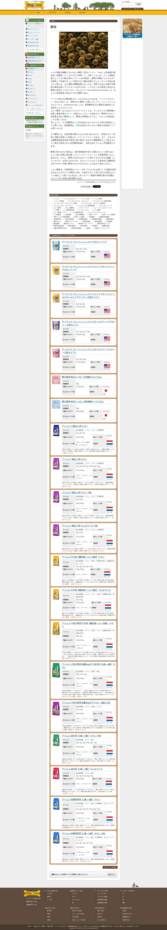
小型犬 (30, 75)
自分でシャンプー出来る (79, 920)
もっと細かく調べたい (34, 49)
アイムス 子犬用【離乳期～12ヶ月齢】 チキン (83, 557)
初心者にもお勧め (77, 910)
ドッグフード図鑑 (34, 12)
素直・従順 (100, 910)
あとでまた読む (86, 186)
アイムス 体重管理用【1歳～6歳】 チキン (81, 799)
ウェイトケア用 (32, 36)
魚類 (123, 902)
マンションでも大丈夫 (78, 913)
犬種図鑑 (68, 12)
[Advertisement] (132, 76)
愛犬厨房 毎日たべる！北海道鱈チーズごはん (83, 401)
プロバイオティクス (83, 155)
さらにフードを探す (110, 867)
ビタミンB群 (79, 169)
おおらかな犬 (32, 102)
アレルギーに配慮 (33, 39)
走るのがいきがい (127, 913)
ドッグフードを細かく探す (33, 898)
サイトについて (127, 9)
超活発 (124, 910)
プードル (74, 893)
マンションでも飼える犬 (35, 105)
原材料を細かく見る (31, 901)
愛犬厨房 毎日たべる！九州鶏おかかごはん (82, 377)
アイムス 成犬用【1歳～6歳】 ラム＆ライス (82, 769)
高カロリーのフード (34, 29)
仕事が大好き (126, 920)
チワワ (74, 896)
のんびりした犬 (32, 98)
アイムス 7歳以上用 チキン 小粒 (77, 492)
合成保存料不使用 (33, 42)
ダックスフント (76, 899)
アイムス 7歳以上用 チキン (74, 459)
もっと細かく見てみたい (35, 109)
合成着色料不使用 (33, 45)
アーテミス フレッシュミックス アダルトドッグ (84, 242)
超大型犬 (30, 85)
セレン (69, 114)
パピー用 (49, 893)
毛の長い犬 (31, 92)
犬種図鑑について (33, 68)
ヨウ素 (77, 122)
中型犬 (30, 78)
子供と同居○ (75, 916)
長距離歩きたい (126, 916)
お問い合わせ (137, 9)
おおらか (99, 913)
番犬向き (99, 916)
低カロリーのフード (34, 32)
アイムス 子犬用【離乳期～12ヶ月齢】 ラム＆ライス (86, 590)
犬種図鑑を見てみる (31, 904)
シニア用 (49, 899)
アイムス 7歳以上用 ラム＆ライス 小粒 (80, 526)
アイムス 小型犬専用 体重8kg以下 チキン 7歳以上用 (86, 703)
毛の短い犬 (31, 88)
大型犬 (30, 82)
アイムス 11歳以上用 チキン (75, 426)
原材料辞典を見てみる (34, 61)
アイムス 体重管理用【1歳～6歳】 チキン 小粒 (83, 833)
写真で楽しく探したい (34, 113)
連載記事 (82, 12)
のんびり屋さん (101, 920)
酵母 (29, 130)
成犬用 (49, 896)
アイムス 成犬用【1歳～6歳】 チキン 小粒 (81, 736)
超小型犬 (30, 72)
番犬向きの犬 (32, 95)
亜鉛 (78, 125)
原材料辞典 (52, 12)
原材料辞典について (34, 57)
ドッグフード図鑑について (35, 24)
